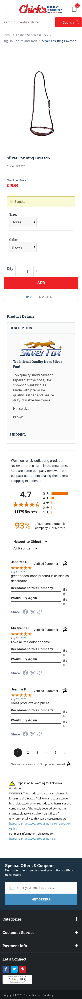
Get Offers (41, 899)
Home (7, 35)
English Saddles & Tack (32, 35)
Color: (14, 239)
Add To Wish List (43, 297)
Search (72, 22)
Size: (13, 214)
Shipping (17, 434)
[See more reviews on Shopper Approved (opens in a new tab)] (39, 612)
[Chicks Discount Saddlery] (41, 8)
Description (20, 328)
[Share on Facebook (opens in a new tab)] (25, 612)
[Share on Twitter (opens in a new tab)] (32, 612)
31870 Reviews (28, 512)
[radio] (57, 493)
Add (41, 282)
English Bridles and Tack (20, 41)
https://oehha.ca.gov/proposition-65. (32, 838)
